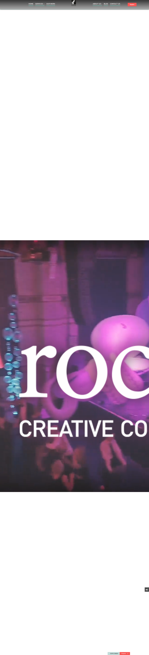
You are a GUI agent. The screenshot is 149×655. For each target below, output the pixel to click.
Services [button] (39, 4)
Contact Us (115, 4)
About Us (97, 4)
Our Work (50, 4)
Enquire (132, 4)
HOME (31, 4)
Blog (106, 4)
